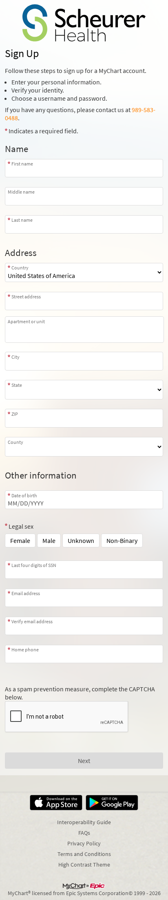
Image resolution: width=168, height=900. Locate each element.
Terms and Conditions (84, 854)
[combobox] (84, 301)
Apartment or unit (26, 321)
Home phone (25, 649)
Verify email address (32, 621)
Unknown (81, 540)
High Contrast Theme (84, 864)
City (15, 357)
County (15, 442)
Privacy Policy (84, 843)
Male (48, 540)
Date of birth (24, 495)
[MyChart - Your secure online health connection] (83, 22)
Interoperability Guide (84, 822)
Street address (26, 296)
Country (20, 268)
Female (20, 540)
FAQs (84, 832)
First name (22, 164)
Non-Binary (121, 540)
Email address (25, 593)
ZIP (14, 414)
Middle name (21, 192)
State (16, 385)
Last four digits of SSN (33, 565)
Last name (22, 220)
